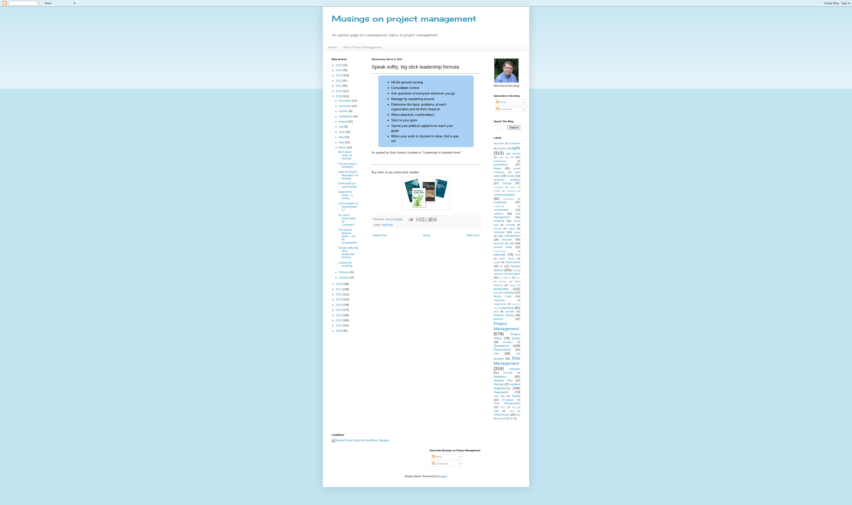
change (507, 183)
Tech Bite (499, 396)
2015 (339, 299)
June (342, 132)
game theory (507, 258)
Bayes (497, 168)
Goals (497, 262)
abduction (499, 143)
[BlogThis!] (422, 219)
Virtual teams (501, 414)
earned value (503, 247)
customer (499, 232)
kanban (503, 281)
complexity (500, 202)
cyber (517, 232)
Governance (512, 262)
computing (499, 206)
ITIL (518, 277)
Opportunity (500, 304)
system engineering (507, 386)
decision (507, 239)
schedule (514, 369)
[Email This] (418, 219)
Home (332, 47)
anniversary (500, 161)
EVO (517, 254)
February (344, 272)
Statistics (500, 376)
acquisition (514, 143)
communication (504, 194)
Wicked (501, 418)
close (512, 187)
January (344, 277)
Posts (502, 102)
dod (512, 243)
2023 (339, 75)
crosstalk (510, 224)
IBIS (515, 270)
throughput (508, 399)
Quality (516, 338)
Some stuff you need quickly (347, 185)
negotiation (499, 300)
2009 (339, 330)
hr (501, 266)
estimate (500, 254)
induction (498, 273)
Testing (516, 396)
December (345, 100)
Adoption (502, 148)
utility (496, 411)
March (343, 147)
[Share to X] (426, 219)
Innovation (514, 273)
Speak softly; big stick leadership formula (348, 252)
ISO (502, 277)
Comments (506, 109)
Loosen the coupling (345, 264)
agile (515, 148)
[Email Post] (411, 219)
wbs (518, 414)
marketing (509, 292)
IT (510, 277)
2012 (339, 315)
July (341, 126)
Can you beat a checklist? (347, 165)
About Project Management (362, 47)
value (511, 411)
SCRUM (507, 372)
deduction (499, 243)
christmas (498, 187)
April (342, 142)
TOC (502, 407)
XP (511, 418)
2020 (339, 91)
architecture (501, 164)
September (346, 116)
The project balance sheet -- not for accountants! (347, 236)
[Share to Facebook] (430, 219)
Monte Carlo (503, 296)
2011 (339, 320)
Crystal (497, 228)
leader (512, 285)
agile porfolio (513, 153)
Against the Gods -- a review (345, 195)
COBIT (497, 191)
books (511, 176)
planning (507, 308)
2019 (339, 96)
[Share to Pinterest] (435, 219)
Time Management (507, 403)
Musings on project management (404, 19)
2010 (339, 325)
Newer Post (380, 235)
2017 (339, 289)
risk (496, 353)
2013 (339, 310)
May (342, 137)
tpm (514, 407)
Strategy (499, 384)
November (345, 106)
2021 (339, 85)
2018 (339, 284)
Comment (511, 191)
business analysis (507, 179)
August (343, 121)
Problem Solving (504, 315)
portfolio (509, 311)
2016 (339, 294)
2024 (339, 70)
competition (509, 199)
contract (498, 213)
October (344, 111)
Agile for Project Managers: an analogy (348, 175)
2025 (339, 65)
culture (511, 228)
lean (496, 292)
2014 (339, 304)
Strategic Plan (503, 380)
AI (512, 157)
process (498, 319)
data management (509, 235)
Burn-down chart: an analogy (345, 155)
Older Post (473, 235)
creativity (499, 221)
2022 (339, 80)
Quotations (501, 345)
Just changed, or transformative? (348, 206)
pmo (496, 311)
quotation (508, 342)
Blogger (442, 476)
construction (501, 209)
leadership (387, 224)
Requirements (502, 349)
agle (501, 157)
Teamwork (501, 392)
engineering (500, 251)
